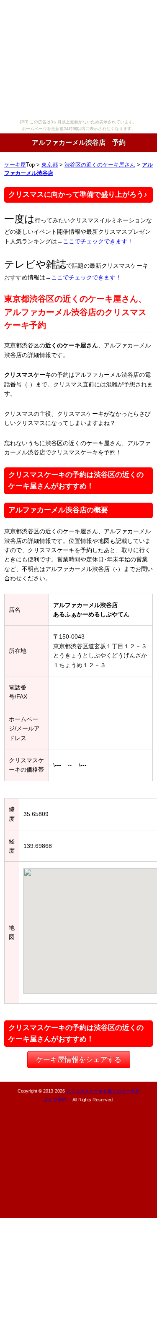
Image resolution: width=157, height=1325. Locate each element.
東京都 (49, 165)
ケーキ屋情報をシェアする (78, 1060)
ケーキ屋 (15, 165)
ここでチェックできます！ (98, 241)
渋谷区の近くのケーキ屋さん (99, 165)
